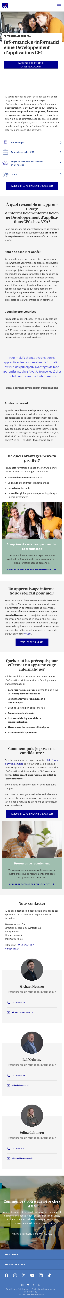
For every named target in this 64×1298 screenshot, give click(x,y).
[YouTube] (32, 1275)
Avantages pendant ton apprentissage (29, 569)
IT (33, 1285)
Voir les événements (32, 642)
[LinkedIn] (40, 1275)
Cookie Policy (31, 1291)
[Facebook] (6, 1275)
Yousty (27, 633)
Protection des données (43, 1289)
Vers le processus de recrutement (29, 884)
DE (22, 1285)
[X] (23, 1275)
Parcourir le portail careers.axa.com (32, 186)
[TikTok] (49, 1275)
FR (28, 1285)
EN (39, 1285)
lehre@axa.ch (12, 948)
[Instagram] (15, 1275)
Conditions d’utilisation (17, 1289)
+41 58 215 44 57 (25, 944)
